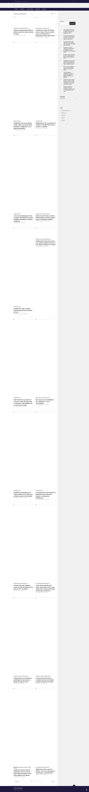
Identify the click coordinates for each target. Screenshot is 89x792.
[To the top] (74, 786)
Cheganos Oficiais (17, 28)
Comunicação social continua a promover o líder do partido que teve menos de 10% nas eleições (23, 587)
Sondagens (37, 9)
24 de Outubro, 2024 (17, 406)
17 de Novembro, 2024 (18, 313)
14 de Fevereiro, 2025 (39, 37)
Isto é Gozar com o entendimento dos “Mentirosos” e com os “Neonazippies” (44, 401)
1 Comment (23, 222)
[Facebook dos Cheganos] (65, 1)
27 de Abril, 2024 (39, 774)
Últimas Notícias (25, 28)
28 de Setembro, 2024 (40, 499)
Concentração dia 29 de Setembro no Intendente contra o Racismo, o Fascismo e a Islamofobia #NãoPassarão (46, 495)
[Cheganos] (44, 5)
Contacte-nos (25, 1)
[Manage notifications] (86, 790)
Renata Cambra (24, 767)
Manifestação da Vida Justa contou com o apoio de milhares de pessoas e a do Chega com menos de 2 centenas (46, 242)
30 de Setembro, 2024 (18, 497)
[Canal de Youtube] (70, 1)
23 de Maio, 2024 (39, 683)
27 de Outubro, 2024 (39, 246)
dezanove (63, 117)
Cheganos (19, 788)
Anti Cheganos (30, 9)
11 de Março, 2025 (17, 35)
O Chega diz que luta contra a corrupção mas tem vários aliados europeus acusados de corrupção (45, 680)
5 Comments (24, 406)
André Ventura (17, 583)
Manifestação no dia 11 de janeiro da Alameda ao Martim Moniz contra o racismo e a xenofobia (46, 124)
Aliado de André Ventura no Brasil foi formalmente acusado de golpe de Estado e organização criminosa (45, 217)
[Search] (74, 1)
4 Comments (25, 497)
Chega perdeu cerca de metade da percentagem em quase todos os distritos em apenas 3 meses (23, 680)
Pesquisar (62, 21)
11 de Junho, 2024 (39, 592)
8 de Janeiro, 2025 (39, 128)
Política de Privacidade (17, 1)
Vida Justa (63, 115)
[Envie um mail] (72, 1)
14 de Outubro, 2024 (39, 404)
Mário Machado (17, 767)
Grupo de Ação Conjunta (65, 110)
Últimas (16, 9)
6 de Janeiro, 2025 (17, 222)
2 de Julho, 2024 (16, 590)
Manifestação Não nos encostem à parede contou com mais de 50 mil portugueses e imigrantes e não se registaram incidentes (23, 125)
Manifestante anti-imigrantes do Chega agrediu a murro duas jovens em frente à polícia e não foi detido (23, 494)
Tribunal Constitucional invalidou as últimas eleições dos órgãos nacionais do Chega (24, 32)
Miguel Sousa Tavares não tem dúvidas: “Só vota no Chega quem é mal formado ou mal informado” (45, 771)
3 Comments (45, 683)
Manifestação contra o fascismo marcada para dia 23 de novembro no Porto (23, 310)
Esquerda (63, 120)
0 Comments (23, 35)
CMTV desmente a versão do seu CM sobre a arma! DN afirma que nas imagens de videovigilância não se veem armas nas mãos (23, 402)
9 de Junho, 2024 (17, 683)
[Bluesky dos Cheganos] (67, 1)
